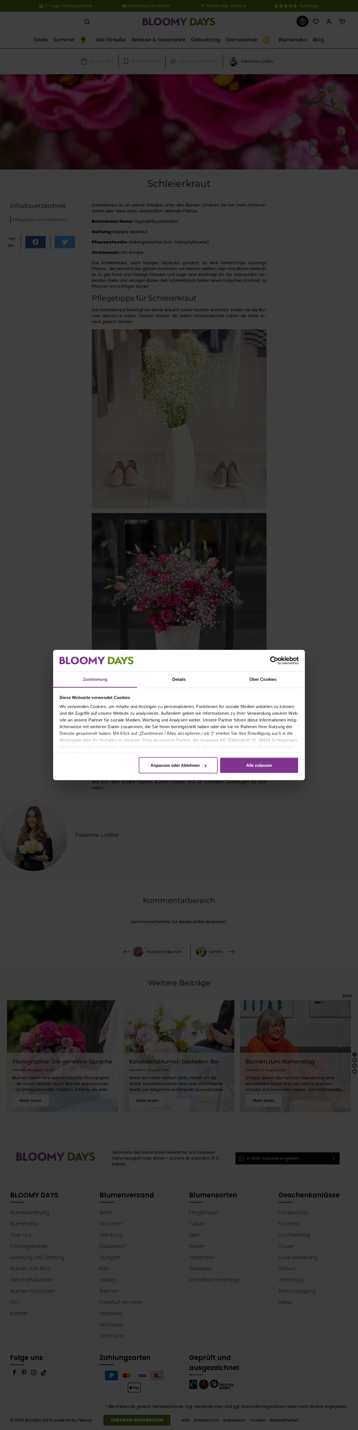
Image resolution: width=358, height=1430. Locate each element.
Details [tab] (179, 679)
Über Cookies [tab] (262, 679)
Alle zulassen (259, 765)
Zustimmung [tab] (95, 679)
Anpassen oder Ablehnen (175, 765)
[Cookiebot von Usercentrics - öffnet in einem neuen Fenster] (274, 660)
